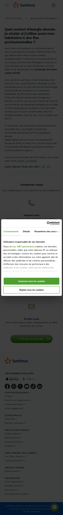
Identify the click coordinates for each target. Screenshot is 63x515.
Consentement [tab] (10, 231)
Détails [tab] (26, 231)
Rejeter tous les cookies (31, 289)
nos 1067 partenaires (23, 246)
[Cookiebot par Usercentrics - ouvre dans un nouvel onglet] (47, 223)
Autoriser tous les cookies (31, 281)
